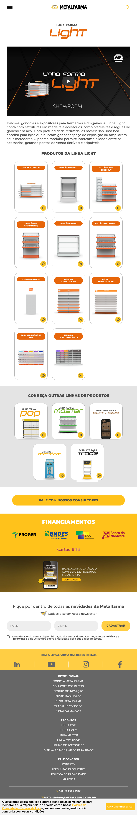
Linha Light (68, 730)
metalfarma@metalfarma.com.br (70, 797)
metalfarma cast (68, 711)
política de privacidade (68, 774)
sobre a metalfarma (68, 681)
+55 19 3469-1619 (69, 790)
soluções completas (68, 686)
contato (68, 764)
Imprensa (68, 779)
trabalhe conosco (68, 706)
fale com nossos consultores (68, 500)
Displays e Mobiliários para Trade (68, 750)
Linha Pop (68, 725)
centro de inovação (68, 691)
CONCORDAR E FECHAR (120, 807)
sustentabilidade (68, 696)
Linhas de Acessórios (68, 745)
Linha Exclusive (68, 740)
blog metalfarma (68, 701)
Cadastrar (115, 625)
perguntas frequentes (68, 769)
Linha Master (68, 735)
